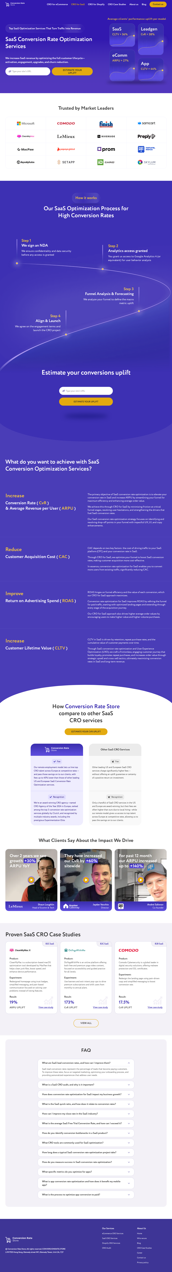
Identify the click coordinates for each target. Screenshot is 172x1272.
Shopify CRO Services (111, 1243)
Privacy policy (142, 1262)
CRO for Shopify (96, 4)
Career (139, 1253)
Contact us (158, 4)
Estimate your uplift (72, 72)
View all (86, 1023)
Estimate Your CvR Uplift (86, 731)
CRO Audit (106, 1248)
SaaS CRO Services (109, 1238)
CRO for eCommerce (57, 4)
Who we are (142, 1238)
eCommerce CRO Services (112, 1233)
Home (139, 1233)
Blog (144, 4)
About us (133, 4)
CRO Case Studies (117, 4)
